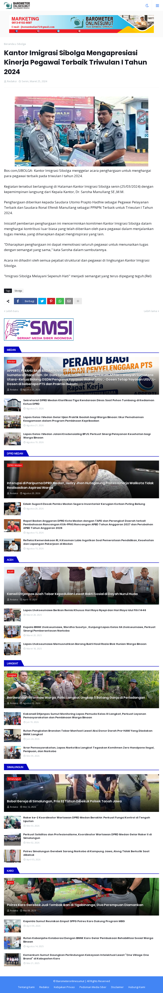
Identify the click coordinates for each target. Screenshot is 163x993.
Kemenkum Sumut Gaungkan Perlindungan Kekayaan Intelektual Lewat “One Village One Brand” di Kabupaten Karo (86, 956)
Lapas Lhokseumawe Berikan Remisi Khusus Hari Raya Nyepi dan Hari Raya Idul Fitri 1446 (84, 610)
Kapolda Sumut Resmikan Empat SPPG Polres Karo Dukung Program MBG (74, 921)
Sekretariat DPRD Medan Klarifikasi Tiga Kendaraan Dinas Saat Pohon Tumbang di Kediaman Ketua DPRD (88, 402)
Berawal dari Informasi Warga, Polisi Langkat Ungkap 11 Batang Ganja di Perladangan (76, 697)
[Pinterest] (51, 301)
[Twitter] (42, 301)
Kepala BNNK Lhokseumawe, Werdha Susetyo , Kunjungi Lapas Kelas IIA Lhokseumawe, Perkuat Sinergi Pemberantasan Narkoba (89, 629)
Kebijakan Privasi (64, 987)
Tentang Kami (26, 987)
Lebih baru (12, 311)
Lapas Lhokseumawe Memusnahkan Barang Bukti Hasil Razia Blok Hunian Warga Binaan (85, 644)
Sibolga (21, 44)
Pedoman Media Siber (93, 987)
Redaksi (44, 987)
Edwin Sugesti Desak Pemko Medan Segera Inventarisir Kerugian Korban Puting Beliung (84, 504)
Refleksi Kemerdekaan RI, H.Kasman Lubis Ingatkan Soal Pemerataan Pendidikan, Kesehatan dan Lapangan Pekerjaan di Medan (88, 542)
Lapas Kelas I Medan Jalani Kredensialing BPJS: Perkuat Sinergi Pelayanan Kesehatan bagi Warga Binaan (86, 436)
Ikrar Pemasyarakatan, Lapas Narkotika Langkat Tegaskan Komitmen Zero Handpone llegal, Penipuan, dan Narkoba (88, 749)
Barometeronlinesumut (70, 981)
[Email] (69, 301)
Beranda (9, 44)
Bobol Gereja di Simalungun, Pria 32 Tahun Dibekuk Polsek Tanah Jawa (64, 801)
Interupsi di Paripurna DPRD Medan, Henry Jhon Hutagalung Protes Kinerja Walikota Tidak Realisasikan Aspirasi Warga (80, 485)
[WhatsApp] (60, 301)
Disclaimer (117, 987)
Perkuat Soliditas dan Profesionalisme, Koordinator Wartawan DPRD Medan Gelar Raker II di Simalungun (87, 836)
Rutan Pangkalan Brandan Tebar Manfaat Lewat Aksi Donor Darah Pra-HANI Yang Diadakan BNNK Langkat (87, 732)
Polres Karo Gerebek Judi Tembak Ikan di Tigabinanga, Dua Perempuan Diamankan (75, 905)
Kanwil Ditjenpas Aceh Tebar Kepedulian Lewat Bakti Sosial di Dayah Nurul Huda (72, 594)
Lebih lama (150, 311)
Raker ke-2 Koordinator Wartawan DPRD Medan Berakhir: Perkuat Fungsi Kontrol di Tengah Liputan (86, 819)
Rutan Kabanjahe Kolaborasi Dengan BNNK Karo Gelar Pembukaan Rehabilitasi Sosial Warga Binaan (88, 940)
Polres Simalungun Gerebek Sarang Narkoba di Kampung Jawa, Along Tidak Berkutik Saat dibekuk (86, 853)
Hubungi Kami (136, 987)
